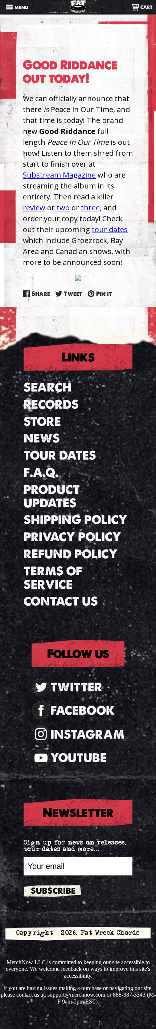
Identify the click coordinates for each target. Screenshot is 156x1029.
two (63, 207)
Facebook (82, 710)
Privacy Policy (72, 536)
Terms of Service (53, 578)
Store (42, 421)
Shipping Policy (75, 519)
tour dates (110, 229)
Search (47, 387)
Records (51, 404)
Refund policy (71, 554)
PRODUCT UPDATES (52, 496)
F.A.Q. (41, 472)
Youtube (78, 757)
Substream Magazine (59, 175)
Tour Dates (60, 455)
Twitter (76, 687)
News (42, 438)
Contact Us (61, 601)
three (90, 207)
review (34, 207)
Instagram (87, 734)
